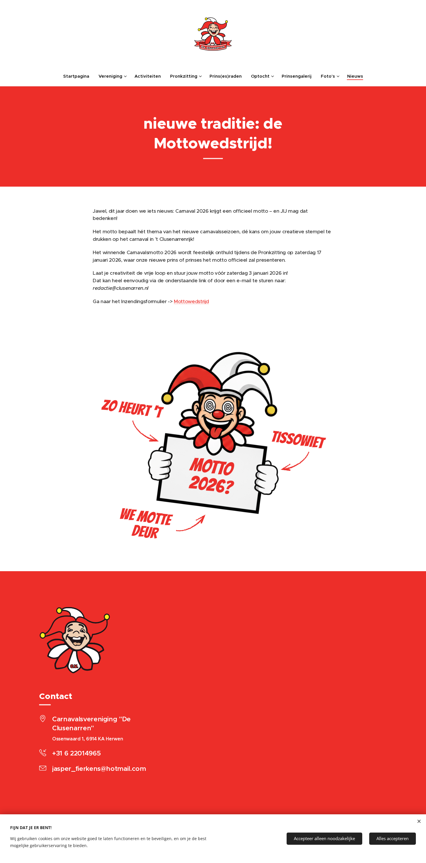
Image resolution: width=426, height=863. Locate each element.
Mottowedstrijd (191, 301)
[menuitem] (78, 76)
